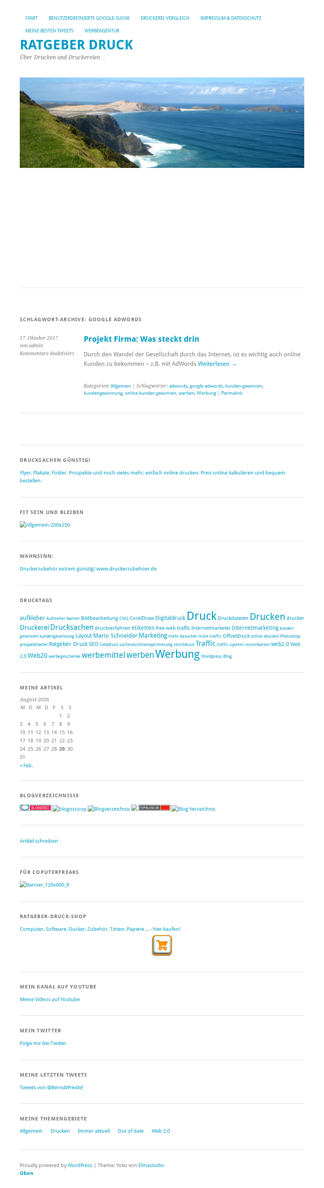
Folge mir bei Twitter (43, 1043)
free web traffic (173, 628)
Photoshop (290, 636)
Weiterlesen (217, 363)
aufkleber (32, 617)
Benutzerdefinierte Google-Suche (89, 18)
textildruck (184, 644)
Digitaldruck (170, 618)
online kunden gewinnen (150, 393)
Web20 (37, 655)
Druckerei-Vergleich (165, 18)
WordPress (80, 1165)
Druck (201, 616)
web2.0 (280, 644)
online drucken (265, 636)
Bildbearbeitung (99, 618)
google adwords (206, 386)
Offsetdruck (236, 636)
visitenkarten (257, 644)
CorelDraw (142, 618)
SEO (93, 644)
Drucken (267, 616)
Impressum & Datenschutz (230, 18)
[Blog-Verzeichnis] (35, 809)
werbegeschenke (65, 656)
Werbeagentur (102, 31)
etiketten (143, 628)
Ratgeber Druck (76, 45)
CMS (123, 618)
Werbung (206, 393)
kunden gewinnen (243, 386)
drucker (295, 618)
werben (186, 393)
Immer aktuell (94, 1131)
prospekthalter (34, 644)
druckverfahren (112, 628)
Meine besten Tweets (49, 31)
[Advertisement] (162, 228)
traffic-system (230, 644)
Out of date (131, 1131)
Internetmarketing (255, 628)
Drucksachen (72, 627)
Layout (83, 636)
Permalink (232, 393)
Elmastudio (151, 1165)
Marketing (153, 635)
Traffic (205, 643)
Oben (26, 1173)
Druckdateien (233, 618)
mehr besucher (182, 636)
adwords (178, 386)
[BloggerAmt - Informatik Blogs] (109, 809)
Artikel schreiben (39, 841)
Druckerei (34, 627)
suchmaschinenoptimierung (146, 644)
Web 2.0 (161, 1131)
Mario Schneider (115, 635)
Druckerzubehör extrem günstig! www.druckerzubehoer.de (88, 569)
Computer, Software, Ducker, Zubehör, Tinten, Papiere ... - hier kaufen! (100, 929)
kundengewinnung (103, 393)
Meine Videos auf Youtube (50, 999)
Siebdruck (109, 644)
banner (73, 618)
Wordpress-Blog (216, 656)
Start (31, 18)
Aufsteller (55, 618)
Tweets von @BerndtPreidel (51, 1087)
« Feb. (26, 765)
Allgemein (121, 386)
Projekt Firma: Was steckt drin (142, 339)
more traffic (210, 636)
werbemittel (103, 655)
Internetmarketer (211, 628)
